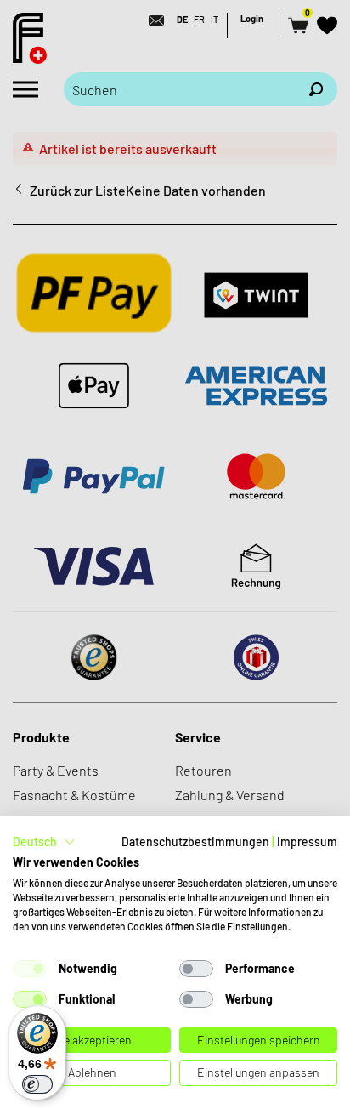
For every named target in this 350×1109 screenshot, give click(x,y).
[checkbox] (30, 968)
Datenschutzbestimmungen (195, 841)
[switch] (37, 1084)
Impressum (307, 841)
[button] (44, 842)
